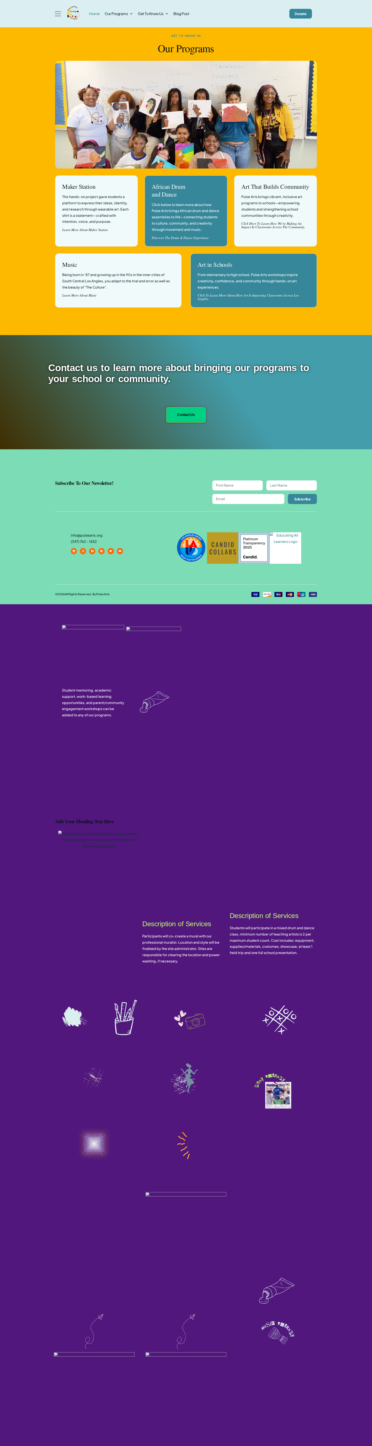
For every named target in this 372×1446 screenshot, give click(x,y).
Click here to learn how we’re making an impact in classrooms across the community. (273, 225)
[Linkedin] (74, 551)
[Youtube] (120, 551)
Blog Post (181, 13)
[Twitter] (111, 551)
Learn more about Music (79, 295)
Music (69, 264)
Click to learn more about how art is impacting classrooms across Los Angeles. (248, 297)
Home (94, 13)
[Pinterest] (101, 551)
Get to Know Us (150, 13)
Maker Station (78, 186)
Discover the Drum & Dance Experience (180, 237)
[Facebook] (92, 551)
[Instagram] (83, 551)
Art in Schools (215, 264)
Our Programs (116, 13)
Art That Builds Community (275, 186)
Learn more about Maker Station (85, 229)
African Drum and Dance (168, 190)
